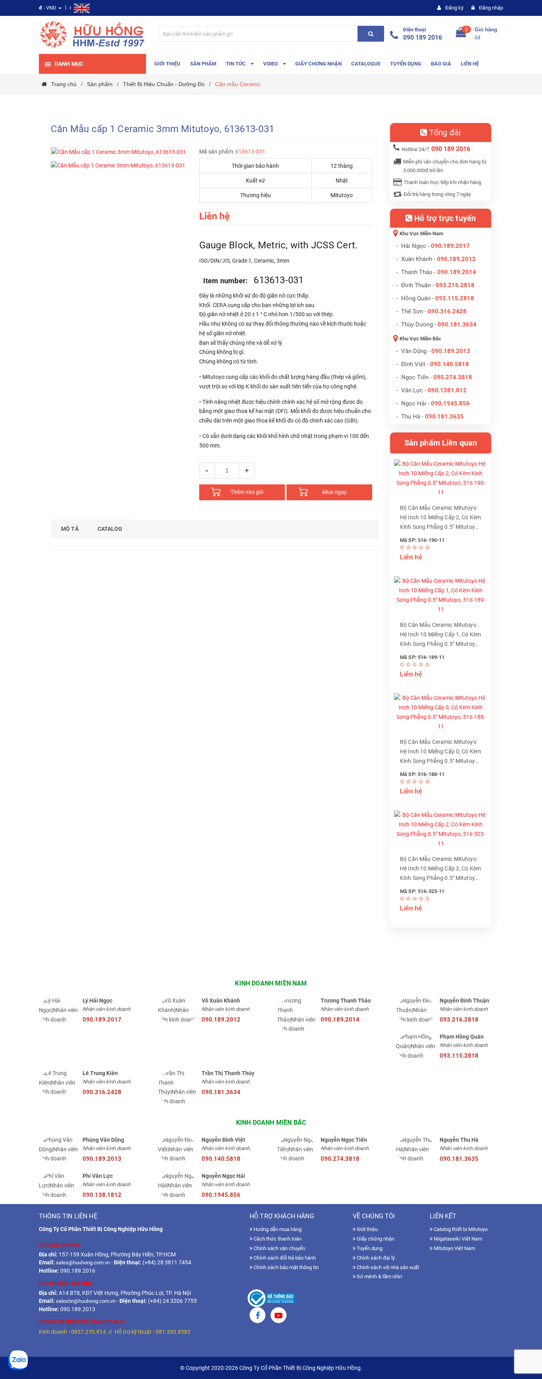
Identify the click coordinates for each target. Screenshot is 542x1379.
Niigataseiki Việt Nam (457, 1239)
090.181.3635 (459, 1158)
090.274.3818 (452, 377)
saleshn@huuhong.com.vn (85, 1301)
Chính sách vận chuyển (278, 1248)
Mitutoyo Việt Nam (453, 1248)
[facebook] (257, 1316)
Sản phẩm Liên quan (440, 443)
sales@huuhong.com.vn (83, 1263)
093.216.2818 (455, 285)
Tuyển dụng (369, 1248)
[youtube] (278, 1316)
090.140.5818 (449, 364)
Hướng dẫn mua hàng (277, 1229)
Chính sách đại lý (375, 1258)
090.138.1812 (102, 1194)
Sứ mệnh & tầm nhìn (379, 1276)
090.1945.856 (450, 403)
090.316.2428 (447, 311)
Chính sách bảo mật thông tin (285, 1267)
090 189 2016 (422, 37)
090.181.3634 (457, 324)
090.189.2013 (450, 351)
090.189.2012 (456, 259)
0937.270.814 (88, 1332)
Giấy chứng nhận (375, 1239)
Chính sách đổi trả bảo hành (284, 1258)
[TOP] (528, 1331)
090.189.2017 (450, 246)
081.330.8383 (173, 1332)
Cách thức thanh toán (277, 1239)
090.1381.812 (447, 390)
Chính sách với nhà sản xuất (387, 1267)
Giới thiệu (367, 1229)
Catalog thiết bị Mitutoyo (460, 1229)
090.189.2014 (456, 272)
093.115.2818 (454, 298)
